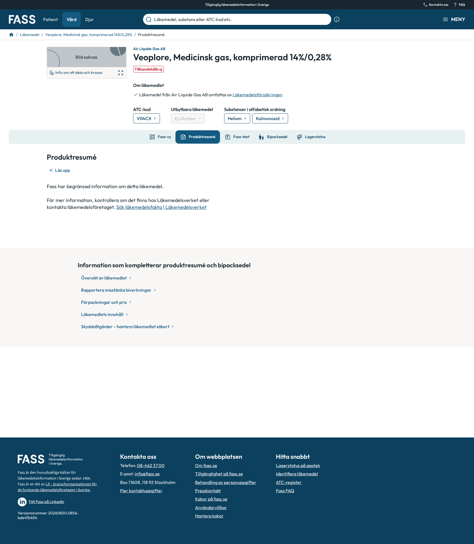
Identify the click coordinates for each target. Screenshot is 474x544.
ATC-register (289, 482)
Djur (89, 19)
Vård (71, 19)
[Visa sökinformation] (336, 19)
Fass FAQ (285, 490)
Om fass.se (206, 465)
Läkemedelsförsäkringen (258, 94)
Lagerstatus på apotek (298, 465)
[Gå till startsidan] (22, 19)
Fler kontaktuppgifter (141, 490)
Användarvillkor (211, 507)
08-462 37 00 (151, 465)
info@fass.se (147, 473)
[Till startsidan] (11, 34)
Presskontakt (208, 490)
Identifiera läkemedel (297, 473)
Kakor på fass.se (211, 499)
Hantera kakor (209, 516)
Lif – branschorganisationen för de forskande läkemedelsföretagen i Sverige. (57, 487)
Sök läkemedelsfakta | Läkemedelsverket (161, 207)
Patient (50, 19)
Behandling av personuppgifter (225, 482)
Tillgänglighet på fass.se (219, 473)
